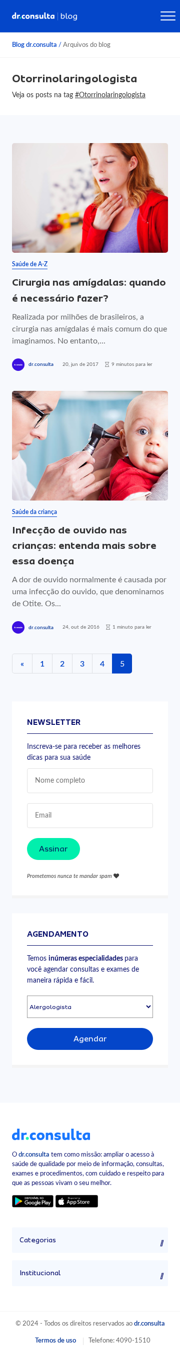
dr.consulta (41, 364)
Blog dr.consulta (34, 45)
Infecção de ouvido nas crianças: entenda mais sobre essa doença (84, 545)
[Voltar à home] (51, 1134)
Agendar (90, 1038)
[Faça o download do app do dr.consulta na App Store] (77, 1200)
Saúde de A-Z (30, 264)
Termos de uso (55, 1341)
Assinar (53, 849)
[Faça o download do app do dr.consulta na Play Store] (33, 1200)
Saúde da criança (34, 512)
